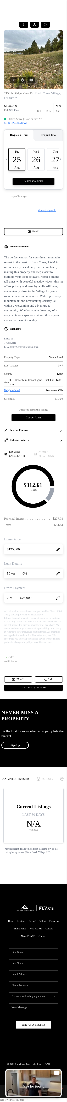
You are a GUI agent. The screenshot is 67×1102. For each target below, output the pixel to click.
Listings (21, 921)
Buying (32, 921)
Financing (54, 921)
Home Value (20, 928)
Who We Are (36, 928)
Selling (42, 921)
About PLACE (28, 936)
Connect (42, 936)
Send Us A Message (33, 1024)
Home (11, 921)
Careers (49, 928)
